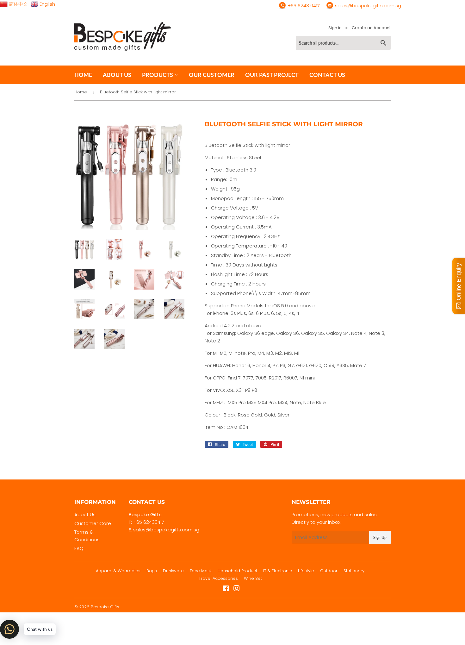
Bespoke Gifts (105, 607)
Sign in (335, 27)
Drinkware (173, 571)
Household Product (237, 571)
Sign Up (380, 537)
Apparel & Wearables (118, 571)
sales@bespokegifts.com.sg (367, 5)
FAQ (79, 548)
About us (117, 74)
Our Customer (211, 74)
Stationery (354, 571)
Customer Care (92, 523)
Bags (151, 571)
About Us (85, 514)
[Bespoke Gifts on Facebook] (225, 589)
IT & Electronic (277, 571)
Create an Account (371, 27)
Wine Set (253, 578)
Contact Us (327, 74)
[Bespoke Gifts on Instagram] (236, 589)
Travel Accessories (218, 578)
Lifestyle (306, 571)
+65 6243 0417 (303, 5)
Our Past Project (272, 74)
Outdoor (329, 571)
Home (83, 74)
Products (158, 74)
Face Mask (201, 571)
